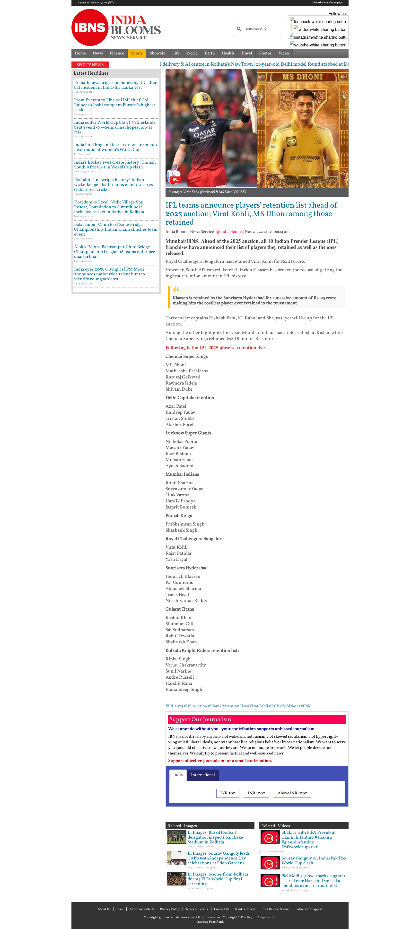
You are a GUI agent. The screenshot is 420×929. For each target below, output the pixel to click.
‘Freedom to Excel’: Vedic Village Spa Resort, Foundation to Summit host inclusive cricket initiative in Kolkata (109, 207)
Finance (117, 53)
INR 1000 (256, 793)
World (192, 53)
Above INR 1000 (292, 793)
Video (284, 53)
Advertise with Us (141, 909)
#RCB (274, 706)
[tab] (178, 775)
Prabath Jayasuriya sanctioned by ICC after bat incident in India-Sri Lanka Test (115, 85)
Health (228, 53)
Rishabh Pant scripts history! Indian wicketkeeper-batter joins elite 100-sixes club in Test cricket (113, 185)
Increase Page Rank (210, 922)
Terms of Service (197, 909)
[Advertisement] (116, 504)
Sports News (90, 65)
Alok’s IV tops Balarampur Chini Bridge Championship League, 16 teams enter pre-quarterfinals (115, 252)
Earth (210, 53)
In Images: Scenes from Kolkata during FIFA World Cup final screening (218, 879)
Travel (246, 53)
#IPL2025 (174, 706)
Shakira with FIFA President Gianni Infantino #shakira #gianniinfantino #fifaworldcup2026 (308, 840)
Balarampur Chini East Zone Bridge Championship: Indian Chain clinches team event (116, 229)
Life (175, 53)
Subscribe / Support (309, 909)
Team (120, 909)
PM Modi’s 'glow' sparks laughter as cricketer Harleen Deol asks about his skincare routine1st (313, 881)
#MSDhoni (290, 706)
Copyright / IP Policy (237, 917)
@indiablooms (229, 232)
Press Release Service (275, 909)
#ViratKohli (257, 706)
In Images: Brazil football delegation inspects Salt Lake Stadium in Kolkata (215, 837)
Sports (137, 53)
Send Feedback (245, 909)
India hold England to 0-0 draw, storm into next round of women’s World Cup (115, 147)
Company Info (266, 917)
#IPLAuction (195, 706)
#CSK (306, 706)
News (98, 53)
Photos (265, 53)
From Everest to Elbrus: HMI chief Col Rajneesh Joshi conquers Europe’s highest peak (114, 105)
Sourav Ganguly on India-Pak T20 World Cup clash (313, 860)
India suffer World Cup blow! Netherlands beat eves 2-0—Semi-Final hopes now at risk (114, 127)
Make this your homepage (327, 2)
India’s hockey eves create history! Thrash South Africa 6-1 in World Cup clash (115, 164)
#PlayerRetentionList (227, 706)
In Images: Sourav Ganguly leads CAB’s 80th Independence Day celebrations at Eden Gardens (219, 858)
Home (80, 53)
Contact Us (221, 909)
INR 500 (227, 793)
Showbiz (157, 53)
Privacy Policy (170, 909)
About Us (104, 909)
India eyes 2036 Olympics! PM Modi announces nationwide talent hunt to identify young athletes (109, 274)
